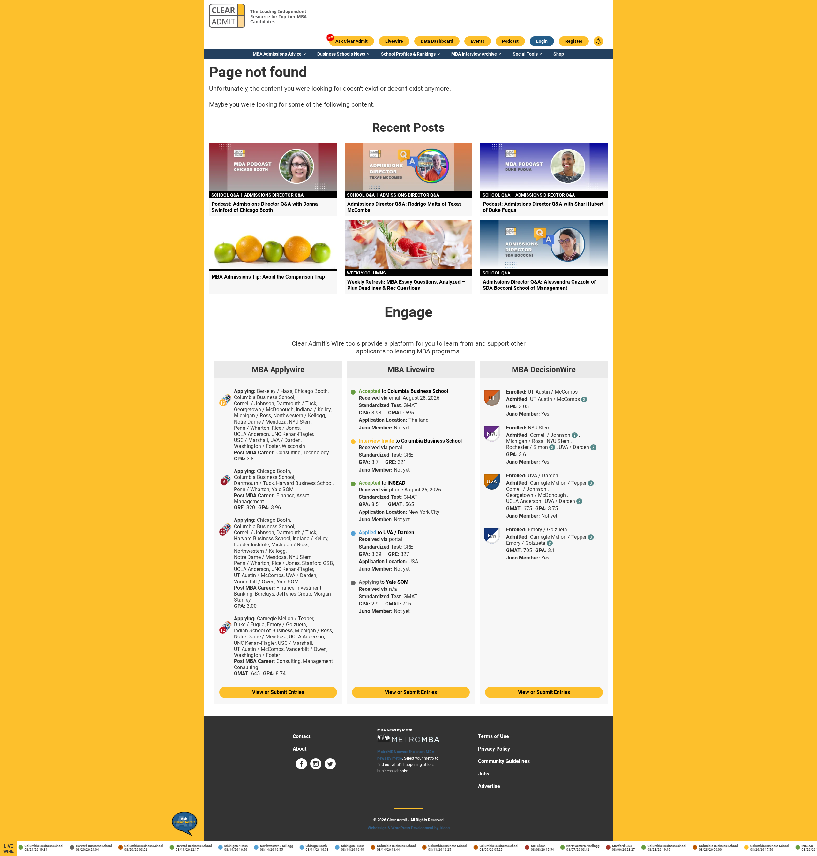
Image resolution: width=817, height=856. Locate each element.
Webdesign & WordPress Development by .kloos (409, 828)
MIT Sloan (530, 846)
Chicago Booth (308, 846)
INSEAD (799, 846)
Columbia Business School (36, 846)
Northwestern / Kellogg (268, 846)
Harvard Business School (86, 846)
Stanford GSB (614, 846)
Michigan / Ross (228, 846)
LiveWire (8, 849)
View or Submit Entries (278, 692)
